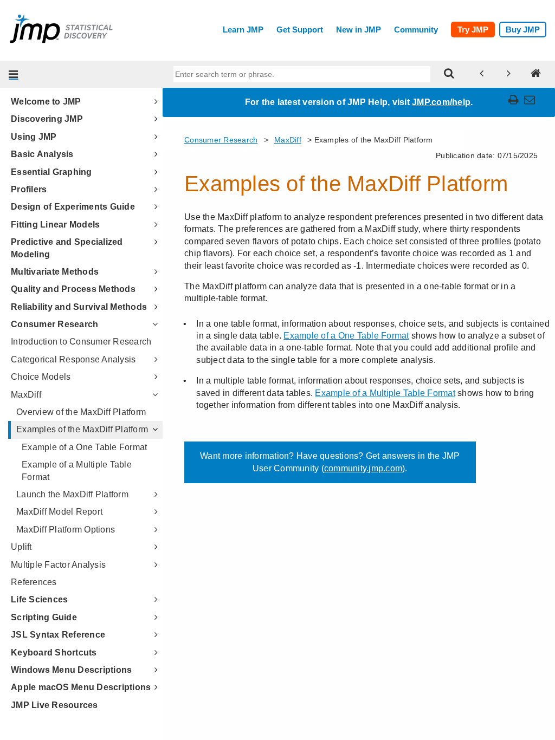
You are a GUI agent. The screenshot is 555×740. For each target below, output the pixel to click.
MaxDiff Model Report (59, 511)
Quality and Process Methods (73, 289)
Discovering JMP (47, 119)
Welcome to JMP (46, 101)
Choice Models (40, 376)
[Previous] (481, 74)
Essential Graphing (51, 172)
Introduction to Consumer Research (81, 341)
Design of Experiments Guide (73, 206)
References (34, 582)
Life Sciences (39, 599)
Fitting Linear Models (55, 224)
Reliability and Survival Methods (79, 306)
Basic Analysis (42, 154)
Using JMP (33, 136)
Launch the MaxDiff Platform (72, 494)
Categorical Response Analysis (73, 359)
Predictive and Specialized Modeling (67, 247)
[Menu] (13, 74)
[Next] (508, 74)
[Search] (449, 74)
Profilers (29, 189)
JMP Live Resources (54, 705)
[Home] (536, 74)
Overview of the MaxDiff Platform (81, 412)
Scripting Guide (44, 617)
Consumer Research (54, 324)
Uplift (21, 546)
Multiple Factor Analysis (58, 564)
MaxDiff (26, 394)
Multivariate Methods (55, 271)
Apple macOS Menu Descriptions (81, 687)
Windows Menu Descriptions (71, 669)
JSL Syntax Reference (58, 634)
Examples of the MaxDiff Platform (82, 429)
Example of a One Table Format (84, 447)
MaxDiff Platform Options (65, 529)
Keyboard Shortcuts (54, 652)
